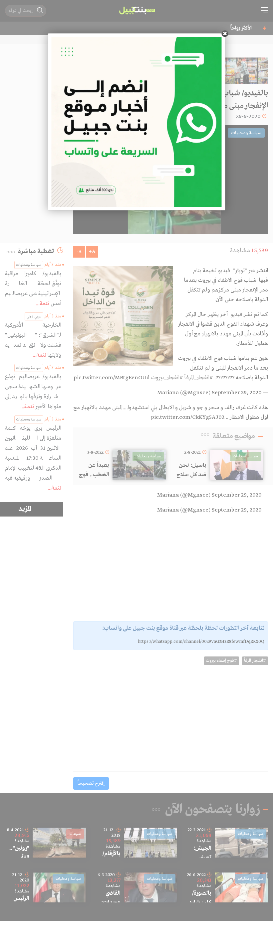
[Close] (225, 33)
